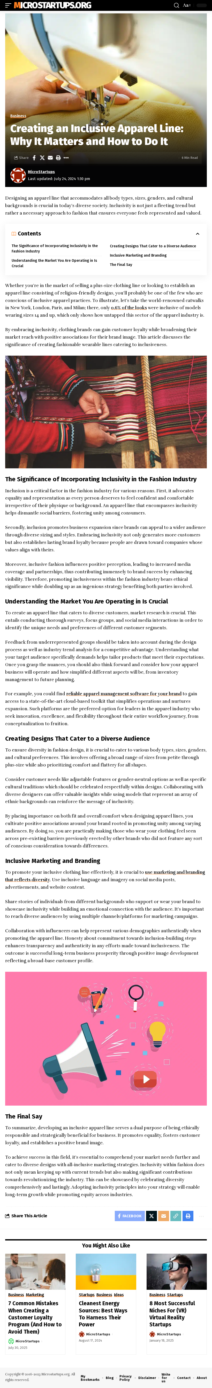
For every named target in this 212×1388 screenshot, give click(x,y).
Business (18, 116)
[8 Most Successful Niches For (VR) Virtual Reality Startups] (177, 1272)
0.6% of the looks (129, 308)
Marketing (35, 1295)
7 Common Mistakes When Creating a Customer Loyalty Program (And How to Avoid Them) (35, 1317)
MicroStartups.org (52, 5)
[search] (176, 5)
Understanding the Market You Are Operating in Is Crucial (54, 263)
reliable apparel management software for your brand (123, 694)
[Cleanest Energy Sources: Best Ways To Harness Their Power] (106, 1272)
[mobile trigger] (9, 5)
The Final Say (121, 265)
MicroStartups (41, 171)
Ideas (119, 1295)
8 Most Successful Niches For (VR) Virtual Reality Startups (172, 1314)
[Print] (58, 158)
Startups (87, 1295)
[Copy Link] (175, 1216)
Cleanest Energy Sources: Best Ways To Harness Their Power (103, 1314)
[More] (66, 158)
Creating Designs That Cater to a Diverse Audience (153, 246)
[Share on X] (42, 158)
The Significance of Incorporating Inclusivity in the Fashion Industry (55, 249)
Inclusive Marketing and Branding (138, 255)
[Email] (50, 158)
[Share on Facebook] (34, 158)
